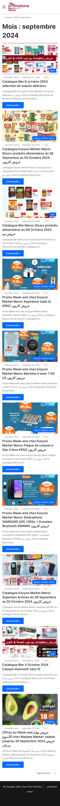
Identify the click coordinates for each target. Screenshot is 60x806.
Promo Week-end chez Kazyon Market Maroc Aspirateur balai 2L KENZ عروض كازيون (26, 301)
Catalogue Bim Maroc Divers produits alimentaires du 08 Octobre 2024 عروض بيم (30, 230)
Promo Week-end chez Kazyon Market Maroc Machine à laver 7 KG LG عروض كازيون (28, 373)
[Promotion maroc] (18, 6)
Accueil (8, 17)
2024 (16, 17)
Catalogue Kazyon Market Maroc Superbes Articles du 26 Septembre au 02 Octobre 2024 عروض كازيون (29, 597)
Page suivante (43, 773)
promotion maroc (12, 77)
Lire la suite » (13, 105)
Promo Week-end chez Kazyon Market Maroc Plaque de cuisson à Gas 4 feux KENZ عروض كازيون (27, 445)
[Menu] (3, 7)
